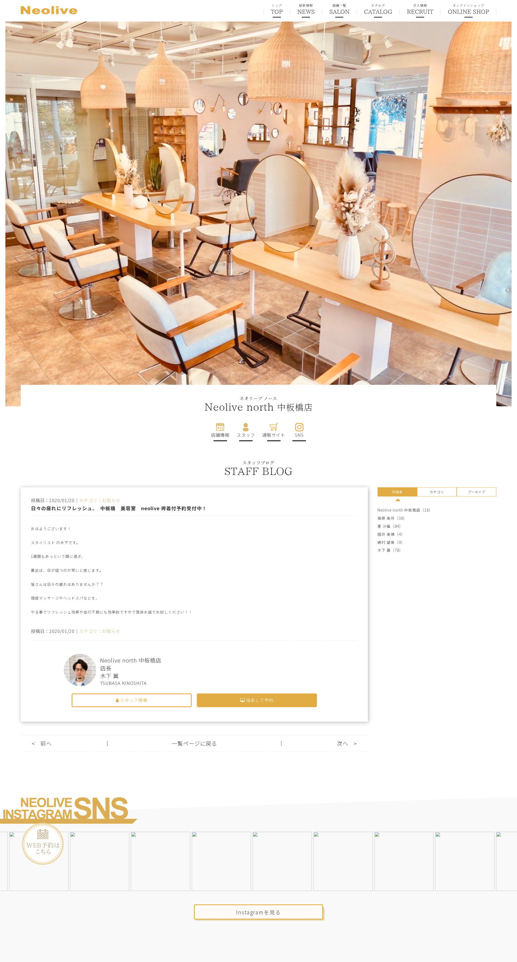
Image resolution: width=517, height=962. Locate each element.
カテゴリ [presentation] (437, 491)
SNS (299, 435)
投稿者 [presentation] (397, 491)
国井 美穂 (386, 534)
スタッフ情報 (133, 700)
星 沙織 (384, 526)
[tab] (397, 492)
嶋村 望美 (386, 542)
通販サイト (273, 435)
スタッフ (246, 435)
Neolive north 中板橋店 (399, 510)
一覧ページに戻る (194, 743)
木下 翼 (384, 550)
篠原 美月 (386, 518)
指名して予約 (259, 700)
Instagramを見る (258, 912)
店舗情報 (220, 435)
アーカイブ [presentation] (476, 491)
